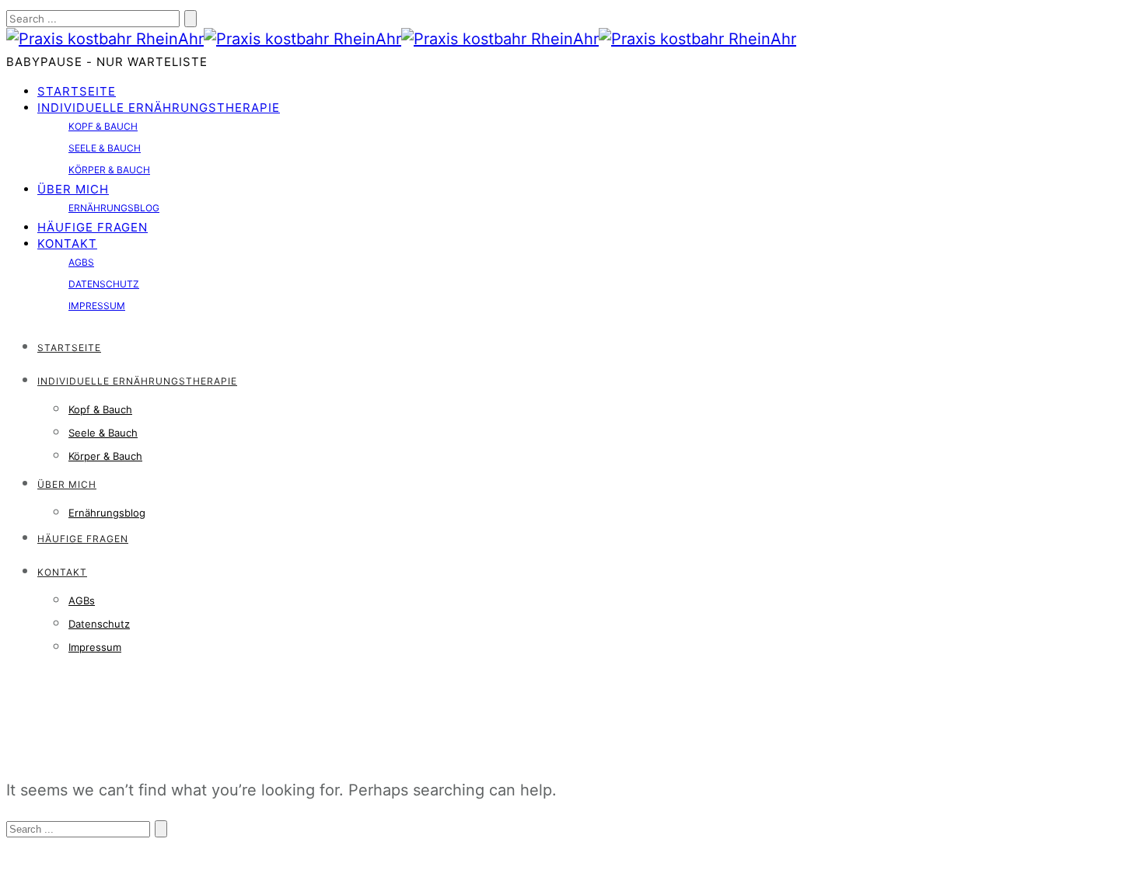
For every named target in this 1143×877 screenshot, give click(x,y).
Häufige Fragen (92, 227)
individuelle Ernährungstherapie (158, 107)
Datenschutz (103, 284)
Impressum (96, 305)
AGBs (81, 262)
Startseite (76, 91)
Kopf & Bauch (103, 126)
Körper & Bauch (109, 170)
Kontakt (67, 243)
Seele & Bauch (104, 148)
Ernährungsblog (113, 208)
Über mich (73, 189)
